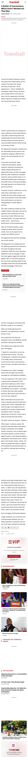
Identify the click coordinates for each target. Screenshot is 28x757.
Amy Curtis (4, 613)
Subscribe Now (14, 559)
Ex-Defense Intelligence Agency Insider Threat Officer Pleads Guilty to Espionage (14, 738)
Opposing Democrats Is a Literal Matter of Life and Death (14, 675)
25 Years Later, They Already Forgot (12, 682)
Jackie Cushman (5, 14)
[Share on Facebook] (8, 528)
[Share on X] (2, 528)
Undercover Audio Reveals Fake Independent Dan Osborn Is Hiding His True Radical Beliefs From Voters (13, 610)
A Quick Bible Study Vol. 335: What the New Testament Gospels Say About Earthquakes (13, 690)
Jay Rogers (4, 635)
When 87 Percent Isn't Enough (10, 633)
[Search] (25, 2)
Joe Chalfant (5, 589)
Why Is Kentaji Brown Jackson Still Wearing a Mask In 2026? (14, 586)
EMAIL (2, 533)
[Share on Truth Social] (5, 528)
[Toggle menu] (2, 2)
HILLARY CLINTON (10, 533)
